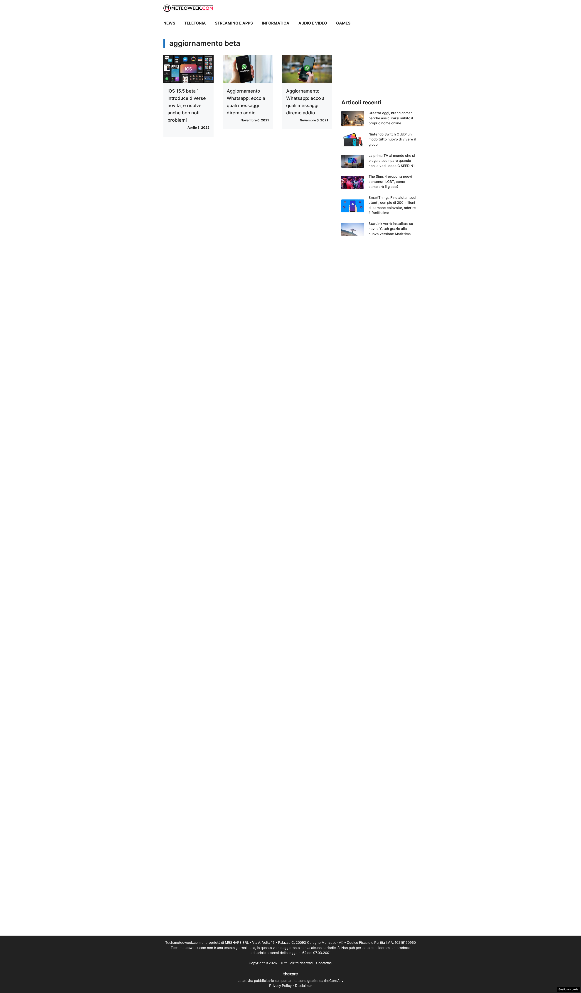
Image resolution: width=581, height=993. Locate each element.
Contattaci (324, 963)
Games (343, 23)
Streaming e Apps (234, 23)
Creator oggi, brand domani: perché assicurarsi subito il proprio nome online (391, 118)
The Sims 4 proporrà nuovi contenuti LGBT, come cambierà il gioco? (390, 181)
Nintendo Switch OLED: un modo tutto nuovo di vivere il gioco (392, 139)
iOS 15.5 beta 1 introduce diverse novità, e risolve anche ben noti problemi (186, 105)
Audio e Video (312, 23)
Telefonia (195, 23)
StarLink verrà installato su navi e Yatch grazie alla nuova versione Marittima (391, 228)
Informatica (275, 23)
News (169, 23)
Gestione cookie (569, 989)
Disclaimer (303, 985)
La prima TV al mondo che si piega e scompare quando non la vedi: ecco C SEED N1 (392, 160)
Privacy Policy (280, 985)
